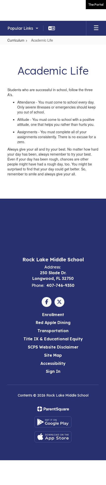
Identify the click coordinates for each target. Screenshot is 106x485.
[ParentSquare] (53, 409)
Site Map (53, 355)
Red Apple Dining (53, 322)
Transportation (53, 330)
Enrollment (53, 314)
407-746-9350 (60, 285)
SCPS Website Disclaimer (53, 347)
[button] (22, 28)
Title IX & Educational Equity (53, 338)
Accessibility (53, 363)
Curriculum (15, 40)
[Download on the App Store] (53, 436)
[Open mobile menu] (96, 28)
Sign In (53, 371)
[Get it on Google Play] (53, 422)
